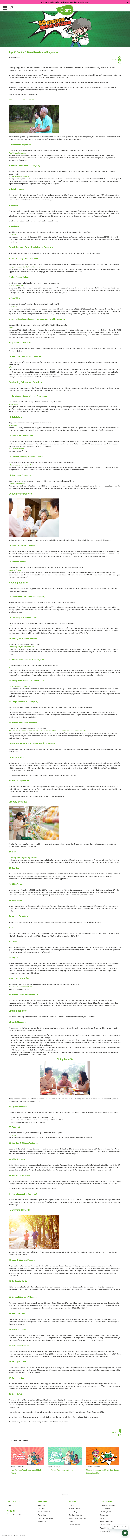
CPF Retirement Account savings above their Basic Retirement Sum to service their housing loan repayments (47, 731)
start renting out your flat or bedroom (22, 647)
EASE (10, 605)
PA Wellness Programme (18, 153)
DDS (10, 668)
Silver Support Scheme (17, 285)
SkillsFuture (13, 425)
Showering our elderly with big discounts (23, 858)
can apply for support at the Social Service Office (26, 267)
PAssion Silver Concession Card (20, 987)
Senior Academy (14, 404)
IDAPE (11, 327)
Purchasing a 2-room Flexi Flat (19, 686)
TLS (10, 710)
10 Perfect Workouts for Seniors (61, 1470)
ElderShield (13, 306)
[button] (62, 1494)
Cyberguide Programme (17, 483)
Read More (38, 1486)
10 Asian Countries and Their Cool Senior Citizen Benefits (102, 1471)
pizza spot (12, 1135)
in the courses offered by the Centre (21, 465)
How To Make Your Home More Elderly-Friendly (26, 1471)
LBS (10, 626)
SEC (10, 367)
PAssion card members (17, 449)
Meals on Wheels (15, 570)
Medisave (12, 235)
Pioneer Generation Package (19, 176)
